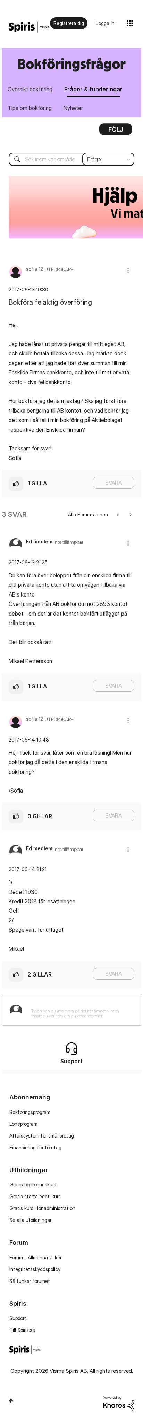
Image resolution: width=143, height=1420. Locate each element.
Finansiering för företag (35, 1147)
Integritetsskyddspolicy (34, 1269)
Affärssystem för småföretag (41, 1136)
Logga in (105, 23)
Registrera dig (68, 23)
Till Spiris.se (22, 1330)
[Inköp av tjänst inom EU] (130, 514)
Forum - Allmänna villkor (35, 1257)
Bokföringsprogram (29, 1112)
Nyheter (73, 107)
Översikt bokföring (30, 89)
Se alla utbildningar (30, 1220)
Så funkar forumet (29, 1281)
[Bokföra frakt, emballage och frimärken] (118, 514)
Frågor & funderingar (93, 89)
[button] (128, 270)
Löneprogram (23, 1124)
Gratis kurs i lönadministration (42, 1208)
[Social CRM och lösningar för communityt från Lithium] (118, 1403)
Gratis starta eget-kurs (35, 1196)
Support (17, 1318)
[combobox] (71, 159)
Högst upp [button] (11, 1400)
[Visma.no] (29, 27)
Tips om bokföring (30, 107)
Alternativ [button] (115, 131)
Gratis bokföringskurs (32, 1184)
